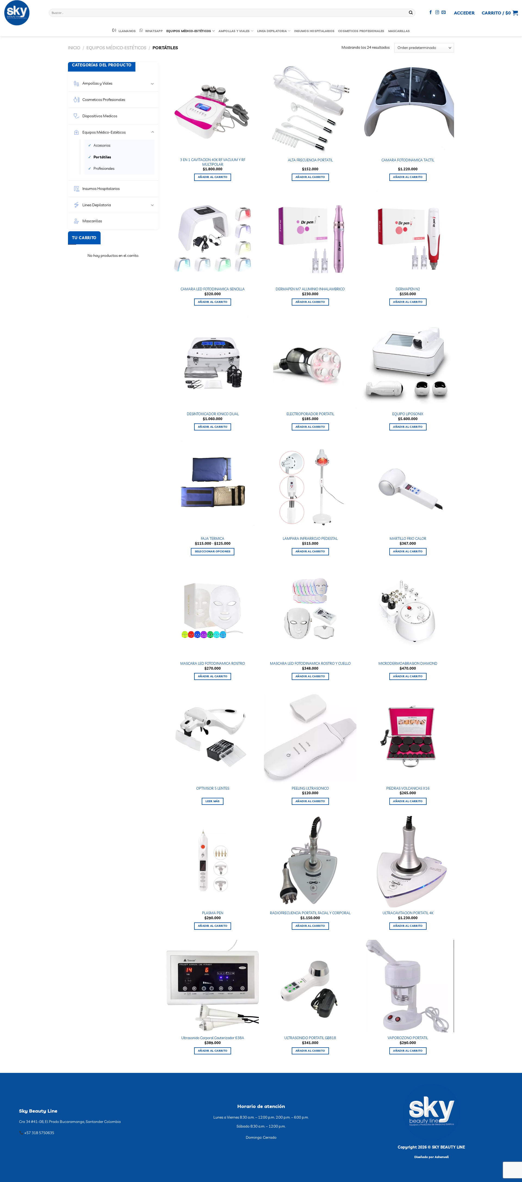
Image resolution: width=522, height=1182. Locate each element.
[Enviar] (411, 13)
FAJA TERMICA (212, 538)
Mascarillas (399, 31)
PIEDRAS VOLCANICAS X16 (408, 788)
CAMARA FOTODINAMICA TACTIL (407, 160)
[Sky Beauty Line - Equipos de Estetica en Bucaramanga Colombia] (22, 13)
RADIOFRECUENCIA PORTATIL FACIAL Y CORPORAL (310, 913)
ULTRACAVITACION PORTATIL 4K (408, 913)
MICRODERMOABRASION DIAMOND (407, 663)
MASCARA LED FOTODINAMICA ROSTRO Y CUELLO (310, 663)
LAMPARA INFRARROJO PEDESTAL (310, 538)
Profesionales (104, 168)
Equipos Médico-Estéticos (188, 31)
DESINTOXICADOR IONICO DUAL (213, 414)
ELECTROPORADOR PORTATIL (310, 414)
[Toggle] (152, 84)
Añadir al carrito (212, 177)
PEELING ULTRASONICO (310, 788)
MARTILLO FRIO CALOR (408, 538)
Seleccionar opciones (213, 551)
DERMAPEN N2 (408, 289)
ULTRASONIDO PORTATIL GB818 (310, 1038)
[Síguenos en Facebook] (431, 12)
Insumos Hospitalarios (314, 31)
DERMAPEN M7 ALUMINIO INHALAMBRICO (310, 289)
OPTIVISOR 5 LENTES (212, 788)
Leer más (212, 801)
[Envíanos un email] (444, 12)
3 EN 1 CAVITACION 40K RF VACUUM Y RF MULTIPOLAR (212, 162)
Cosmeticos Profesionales (361, 31)
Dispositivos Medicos (99, 115)
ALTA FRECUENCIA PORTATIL (310, 160)
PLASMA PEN (212, 913)
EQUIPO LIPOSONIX (407, 414)
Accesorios (102, 145)
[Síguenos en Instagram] (437, 12)
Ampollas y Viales (234, 31)
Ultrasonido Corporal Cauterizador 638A (212, 1038)
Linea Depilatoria (272, 31)
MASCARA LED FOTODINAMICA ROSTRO (212, 663)
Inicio (74, 47)
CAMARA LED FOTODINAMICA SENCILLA (213, 289)
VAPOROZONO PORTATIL (408, 1038)
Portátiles (102, 157)
